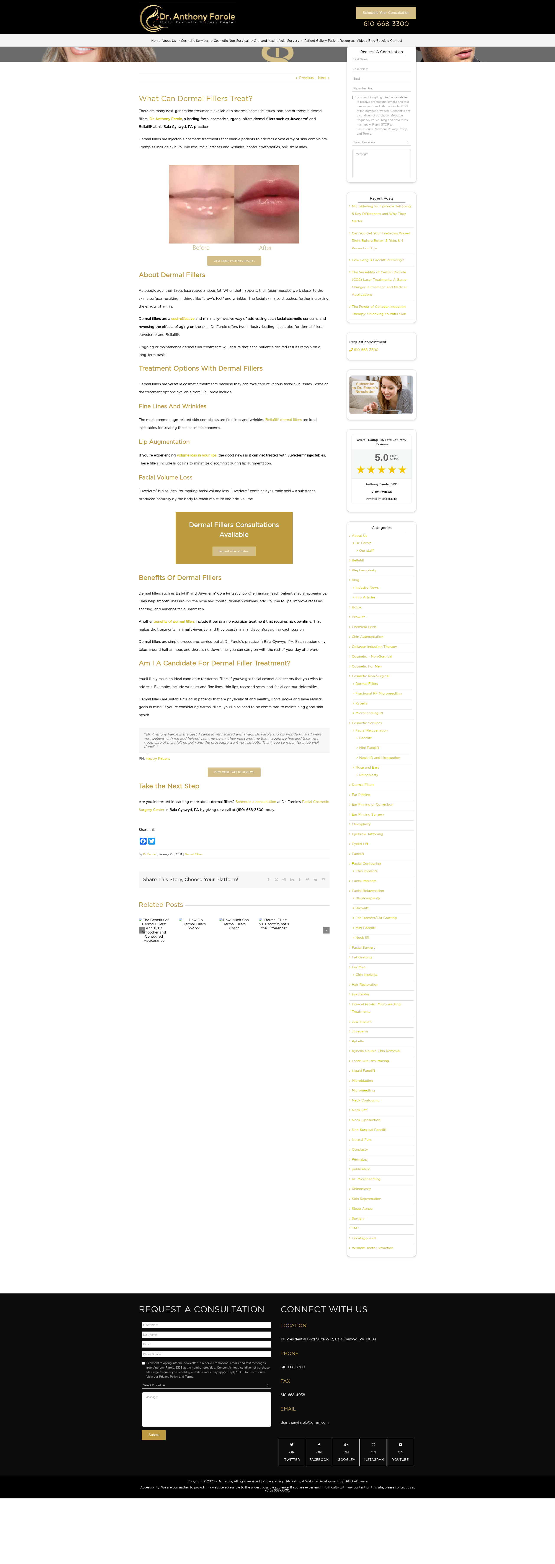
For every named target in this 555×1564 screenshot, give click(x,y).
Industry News (367, 588)
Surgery (358, 1219)
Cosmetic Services (367, 723)
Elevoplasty (361, 824)
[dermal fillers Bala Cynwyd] (234, 166)
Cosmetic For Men (367, 666)
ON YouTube (400, 1456)
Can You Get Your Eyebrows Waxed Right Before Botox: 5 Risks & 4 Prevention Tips (381, 240)
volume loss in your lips (197, 455)
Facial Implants (364, 881)
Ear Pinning (361, 795)
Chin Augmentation (367, 637)
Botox (357, 607)
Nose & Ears (361, 1140)
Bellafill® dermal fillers (284, 420)
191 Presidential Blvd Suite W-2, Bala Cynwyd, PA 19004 (328, 1339)
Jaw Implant (362, 1022)
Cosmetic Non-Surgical (370, 676)
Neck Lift (359, 1110)
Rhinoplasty (368, 775)
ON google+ (346, 1456)
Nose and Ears (367, 767)
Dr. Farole (149, 854)
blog (355, 580)
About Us (359, 536)
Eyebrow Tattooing (367, 834)
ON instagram (374, 1456)
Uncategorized (364, 1238)
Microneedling (363, 1090)
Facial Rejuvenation (372, 730)
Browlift (358, 617)
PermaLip (359, 1159)
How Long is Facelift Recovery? (378, 260)
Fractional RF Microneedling (379, 693)
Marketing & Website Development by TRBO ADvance (326, 1481)
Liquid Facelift (363, 1071)
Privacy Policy (273, 1481)
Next (322, 78)
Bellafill (358, 560)
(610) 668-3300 (277, 1490)
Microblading (362, 1081)
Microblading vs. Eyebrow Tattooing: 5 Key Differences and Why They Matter (382, 213)
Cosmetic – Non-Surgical (372, 656)
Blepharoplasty (364, 570)
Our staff (366, 551)
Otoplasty (360, 1149)
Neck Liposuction (366, 1120)
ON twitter (292, 1456)
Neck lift (362, 938)
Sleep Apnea (362, 1209)
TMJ (355, 1228)
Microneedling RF (370, 713)
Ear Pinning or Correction (372, 804)
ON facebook (319, 1456)
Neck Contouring (366, 1100)
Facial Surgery (363, 948)
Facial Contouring (366, 864)
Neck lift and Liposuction (379, 758)
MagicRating (389, 498)
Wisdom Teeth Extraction (372, 1248)
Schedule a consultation (256, 802)
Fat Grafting (362, 957)
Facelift (365, 738)
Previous (306, 78)
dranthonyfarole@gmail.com (305, 1422)
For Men (358, 967)
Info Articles (365, 597)
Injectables (360, 994)
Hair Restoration (365, 985)
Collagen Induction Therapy (374, 647)
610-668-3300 (386, 23)
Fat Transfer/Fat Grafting (376, 918)
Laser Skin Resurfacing (370, 1061)
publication (361, 1169)
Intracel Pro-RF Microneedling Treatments (376, 1008)
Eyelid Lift (360, 844)
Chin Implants (366, 871)
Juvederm (360, 1031)
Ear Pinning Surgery (368, 814)
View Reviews (382, 491)
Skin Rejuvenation (366, 1199)
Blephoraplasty (368, 898)
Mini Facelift (369, 748)
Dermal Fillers (193, 854)
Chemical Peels (364, 627)
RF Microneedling (366, 1179)
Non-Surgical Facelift (369, 1130)
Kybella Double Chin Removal (376, 1051)
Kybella (361, 703)
